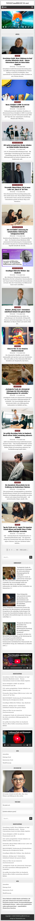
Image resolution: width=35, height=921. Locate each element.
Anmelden (6, 754)
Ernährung (17, 102)
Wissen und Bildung (17, 142)
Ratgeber (17, 56)
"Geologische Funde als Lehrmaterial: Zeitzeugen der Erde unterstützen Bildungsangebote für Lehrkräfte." (24, 571)
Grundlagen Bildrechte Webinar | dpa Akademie (17, 272)
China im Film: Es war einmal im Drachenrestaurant (17, 350)
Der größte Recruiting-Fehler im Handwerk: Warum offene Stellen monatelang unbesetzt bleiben (17, 435)
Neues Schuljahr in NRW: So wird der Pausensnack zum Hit (17, 106)
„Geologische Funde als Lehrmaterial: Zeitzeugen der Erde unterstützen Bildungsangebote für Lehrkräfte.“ (17, 391)
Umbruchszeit (17, 386)
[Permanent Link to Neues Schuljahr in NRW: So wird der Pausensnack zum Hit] (17, 90)
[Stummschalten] (27, 668)
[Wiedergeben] (5, 668)
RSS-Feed (13, 66)
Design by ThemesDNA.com (17, 918)
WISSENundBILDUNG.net (17, 3)
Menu (5, 7)
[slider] (9, 27)
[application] (17, 661)
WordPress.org (7, 763)
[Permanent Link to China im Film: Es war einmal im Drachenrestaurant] (17, 336)
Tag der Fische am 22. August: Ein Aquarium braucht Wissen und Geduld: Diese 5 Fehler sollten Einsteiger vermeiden (17, 529)
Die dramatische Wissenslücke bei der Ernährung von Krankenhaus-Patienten (17, 486)
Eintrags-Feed (7, 757)
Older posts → (24, 549)
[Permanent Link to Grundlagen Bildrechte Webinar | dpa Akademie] (17, 258)
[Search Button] (32, 7)
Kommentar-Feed (8, 760)
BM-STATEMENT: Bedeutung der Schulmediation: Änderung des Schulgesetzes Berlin (17, 232)
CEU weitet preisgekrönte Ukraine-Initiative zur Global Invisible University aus (18, 146)
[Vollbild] (30, 668)
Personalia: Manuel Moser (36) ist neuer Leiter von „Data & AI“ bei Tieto (17, 188)
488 (17, 549)
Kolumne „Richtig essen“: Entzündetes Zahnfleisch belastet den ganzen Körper (17, 311)
